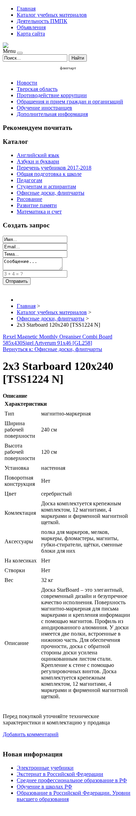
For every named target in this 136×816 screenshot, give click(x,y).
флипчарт (68, 68)
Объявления (31, 27)
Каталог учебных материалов (52, 15)
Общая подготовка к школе (49, 174)
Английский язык (38, 155)
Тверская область (37, 89)
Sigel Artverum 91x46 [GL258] (57, 343)
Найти (77, 58)
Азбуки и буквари (38, 161)
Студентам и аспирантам (46, 186)
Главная (26, 8)
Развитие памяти (37, 205)
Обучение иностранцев (44, 108)
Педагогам (29, 180)
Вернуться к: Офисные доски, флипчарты (52, 349)
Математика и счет (39, 212)
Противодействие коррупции (52, 95)
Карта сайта (31, 34)
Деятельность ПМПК (42, 21)
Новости (27, 83)
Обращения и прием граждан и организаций (70, 101)
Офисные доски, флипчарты (50, 193)
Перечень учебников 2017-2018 (54, 168)
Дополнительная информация (52, 114)
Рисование (29, 199)
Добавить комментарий (31, 734)
